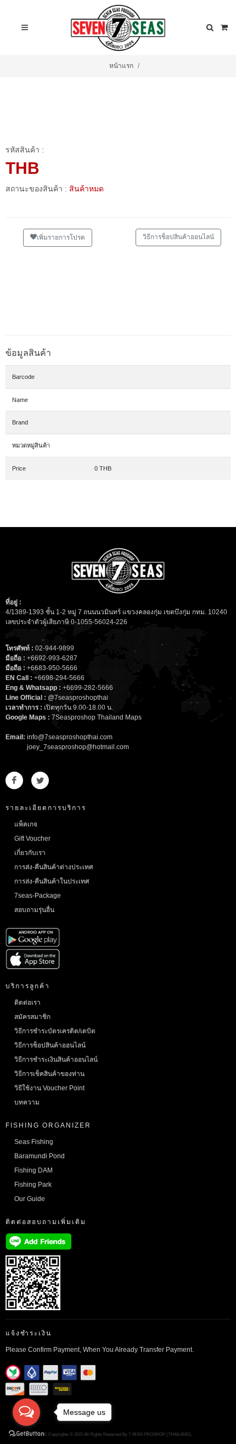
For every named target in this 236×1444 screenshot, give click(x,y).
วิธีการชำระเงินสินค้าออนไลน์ (56, 1059)
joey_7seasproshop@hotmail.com (78, 747)
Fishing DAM (33, 1170)
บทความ (27, 1102)
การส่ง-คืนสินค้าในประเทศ (51, 881)
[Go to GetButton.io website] (26, 1433)
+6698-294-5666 (59, 678)
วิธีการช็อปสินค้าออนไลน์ (178, 237)
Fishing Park (33, 1184)
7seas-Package (37, 895)
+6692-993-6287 (52, 658)
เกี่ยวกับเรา (30, 853)
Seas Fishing (33, 1142)
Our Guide (29, 1199)
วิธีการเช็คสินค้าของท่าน (49, 1074)
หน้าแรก (121, 66)
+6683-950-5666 (52, 668)
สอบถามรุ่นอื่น (34, 910)
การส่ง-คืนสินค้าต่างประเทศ (53, 867)
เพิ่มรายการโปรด (61, 237)
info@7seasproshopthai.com (70, 737)
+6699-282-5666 (88, 688)
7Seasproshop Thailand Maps (97, 717)
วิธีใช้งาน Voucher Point (49, 1088)
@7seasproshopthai (78, 697)
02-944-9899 (54, 648)
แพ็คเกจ (25, 824)
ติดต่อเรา (27, 1002)
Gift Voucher (32, 838)
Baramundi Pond (39, 1156)
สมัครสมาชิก (32, 1017)
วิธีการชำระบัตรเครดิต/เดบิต (54, 1031)
